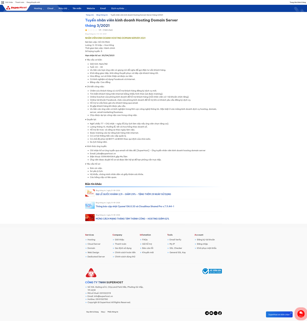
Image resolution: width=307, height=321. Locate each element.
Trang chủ (90, 15)
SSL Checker (176, 248)
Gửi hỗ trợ (147, 244)
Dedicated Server (96, 256)
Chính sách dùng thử (125, 256)
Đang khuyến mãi (33, 2)
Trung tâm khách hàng (298, 2)
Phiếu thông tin (113, 312)
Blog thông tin (102, 15)
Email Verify (175, 239)
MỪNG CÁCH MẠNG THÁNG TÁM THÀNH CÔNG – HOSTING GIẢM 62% (132, 218)
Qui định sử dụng (123, 248)
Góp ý (103, 312)
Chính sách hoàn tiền (125, 252)
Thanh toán (19, 2)
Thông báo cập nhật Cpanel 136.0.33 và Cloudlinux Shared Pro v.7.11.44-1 (135, 206)
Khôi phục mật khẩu (206, 248)
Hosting (91, 239)
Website (91, 8)
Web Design (93, 252)
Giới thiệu (9, 2)
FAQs (145, 239)
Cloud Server (94, 244)
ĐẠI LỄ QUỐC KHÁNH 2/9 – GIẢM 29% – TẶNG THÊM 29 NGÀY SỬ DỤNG (133, 194)
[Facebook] (207, 313)
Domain (91, 248)
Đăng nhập (202, 244)
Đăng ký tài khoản (206, 239)
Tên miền (77, 8)
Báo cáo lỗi (147, 248)
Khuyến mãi (148, 252)
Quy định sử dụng (92, 312)
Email (103, 8)
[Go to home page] (16, 8)
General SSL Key (178, 252)
